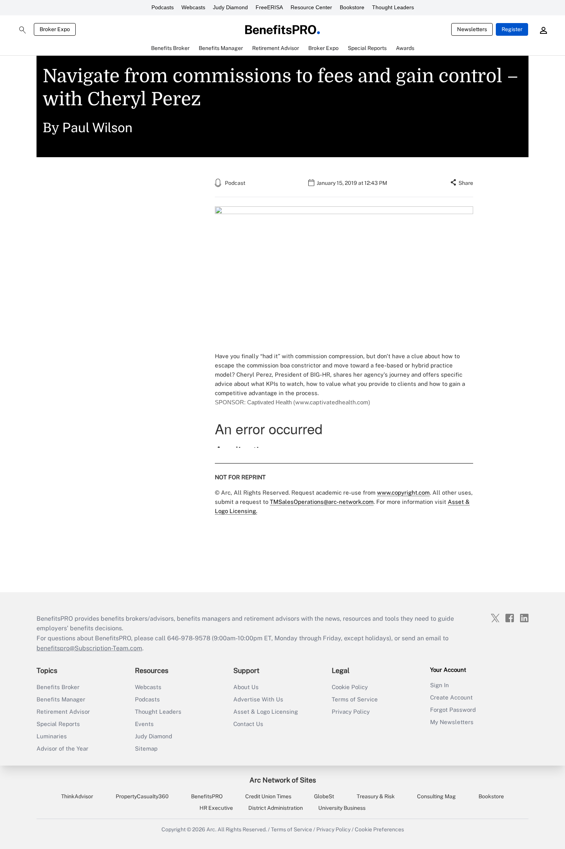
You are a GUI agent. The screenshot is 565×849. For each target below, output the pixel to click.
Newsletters (472, 29)
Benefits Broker (58, 687)
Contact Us (248, 724)
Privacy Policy (351, 711)
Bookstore (352, 7)
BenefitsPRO (207, 796)
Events (144, 724)
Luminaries (52, 736)
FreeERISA (269, 7)
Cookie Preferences (379, 829)
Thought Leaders (393, 7)
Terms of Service (355, 699)
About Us (246, 687)
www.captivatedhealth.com (331, 402)
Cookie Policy (350, 687)
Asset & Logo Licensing (265, 711)
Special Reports (58, 724)
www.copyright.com (403, 492)
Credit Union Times (268, 796)
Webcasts (193, 7)
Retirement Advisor (63, 711)
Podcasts (162, 7)
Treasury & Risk (376, 796)
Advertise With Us (258, 699)
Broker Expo (55, 29)
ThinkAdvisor (77, 796)
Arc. (211, 829)
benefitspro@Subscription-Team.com (89, 648)
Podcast (235, 183)
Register (512, 29)
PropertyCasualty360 (142, 796)
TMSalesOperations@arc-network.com (322, 501)
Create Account (451, 697)
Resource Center (311, 7)
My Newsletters (452, 722)
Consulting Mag (436, 796)
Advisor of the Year (62, 748)
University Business (342, 808)
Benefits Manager (61, 699)
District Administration (275, 808)
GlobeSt (324, 796)
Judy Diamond (230, 7)
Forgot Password (453, 709)
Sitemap (146, 748)
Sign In (439, 685)
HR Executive (216, 808)
